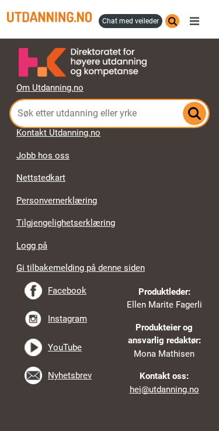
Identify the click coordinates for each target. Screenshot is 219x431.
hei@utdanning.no (164, 389)
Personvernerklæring (56, 200)
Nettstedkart (40, 178)
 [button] (110, 39)
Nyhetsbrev (70, 375)
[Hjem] (49, 17)
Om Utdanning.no (50, 87)
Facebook (67, 290)
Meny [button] (197, 21)
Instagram (67, 318)
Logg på (31, 245)
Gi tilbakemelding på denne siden (80, 268)
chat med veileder (130, 21)
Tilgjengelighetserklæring (65, 223)
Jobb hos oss (42, 155)
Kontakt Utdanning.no (58, 132)
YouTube (65, 347)
